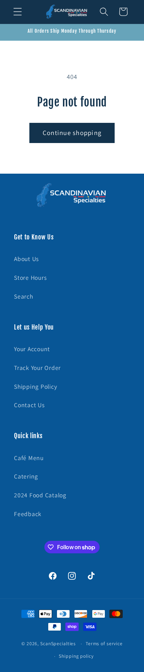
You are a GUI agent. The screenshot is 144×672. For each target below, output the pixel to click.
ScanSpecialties (58, 643)
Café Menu (29, 458)
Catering (26, 476)
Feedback (28, 514)
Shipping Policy (35, 386)
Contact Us (29, 405)
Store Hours (30, 278)
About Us (26, 259)
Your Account (32, 349)
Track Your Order (37, 368)
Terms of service (104, 643)
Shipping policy (76, 656)
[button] (17, 11)
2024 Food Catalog (40, 495)
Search (23, 296)
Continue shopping (72, 132)
